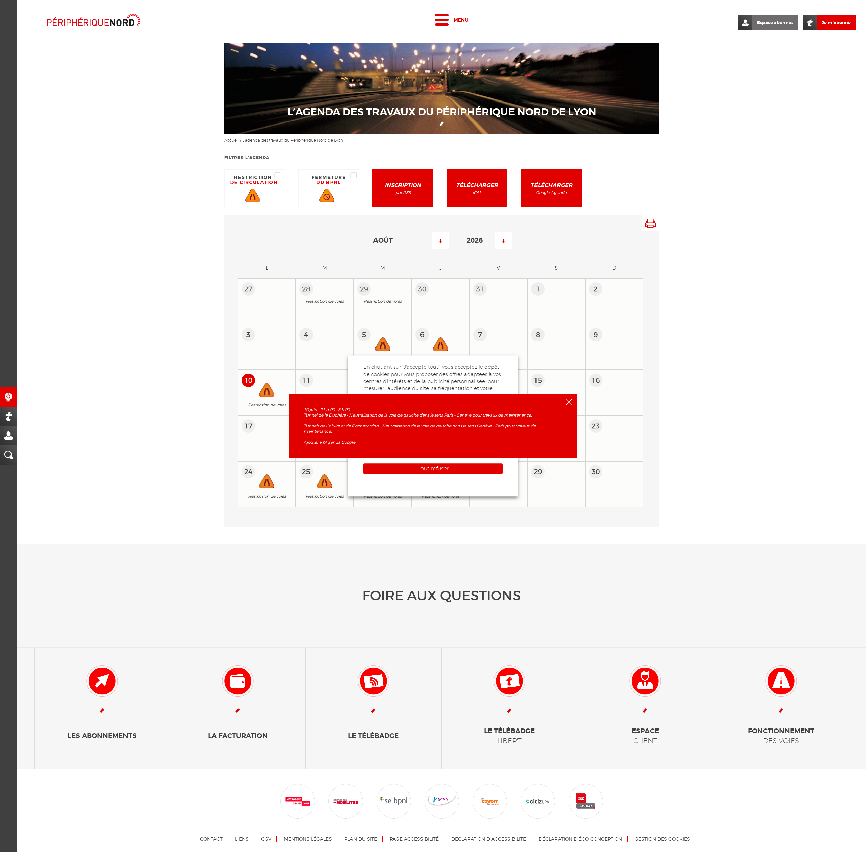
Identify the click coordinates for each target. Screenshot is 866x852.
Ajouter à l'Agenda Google (329, 442)
